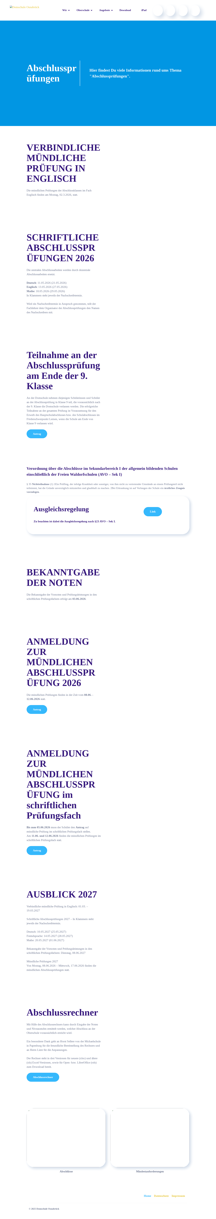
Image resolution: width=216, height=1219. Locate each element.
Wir (64, 10)
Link (153, 511)
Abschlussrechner (43, 1077)
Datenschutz (161, 1195)
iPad (143, 10)
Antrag (37, 433)
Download (125, 10)
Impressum (178, 1195)
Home (147, 1195)
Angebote (104, 10)
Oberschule (83, 10)
